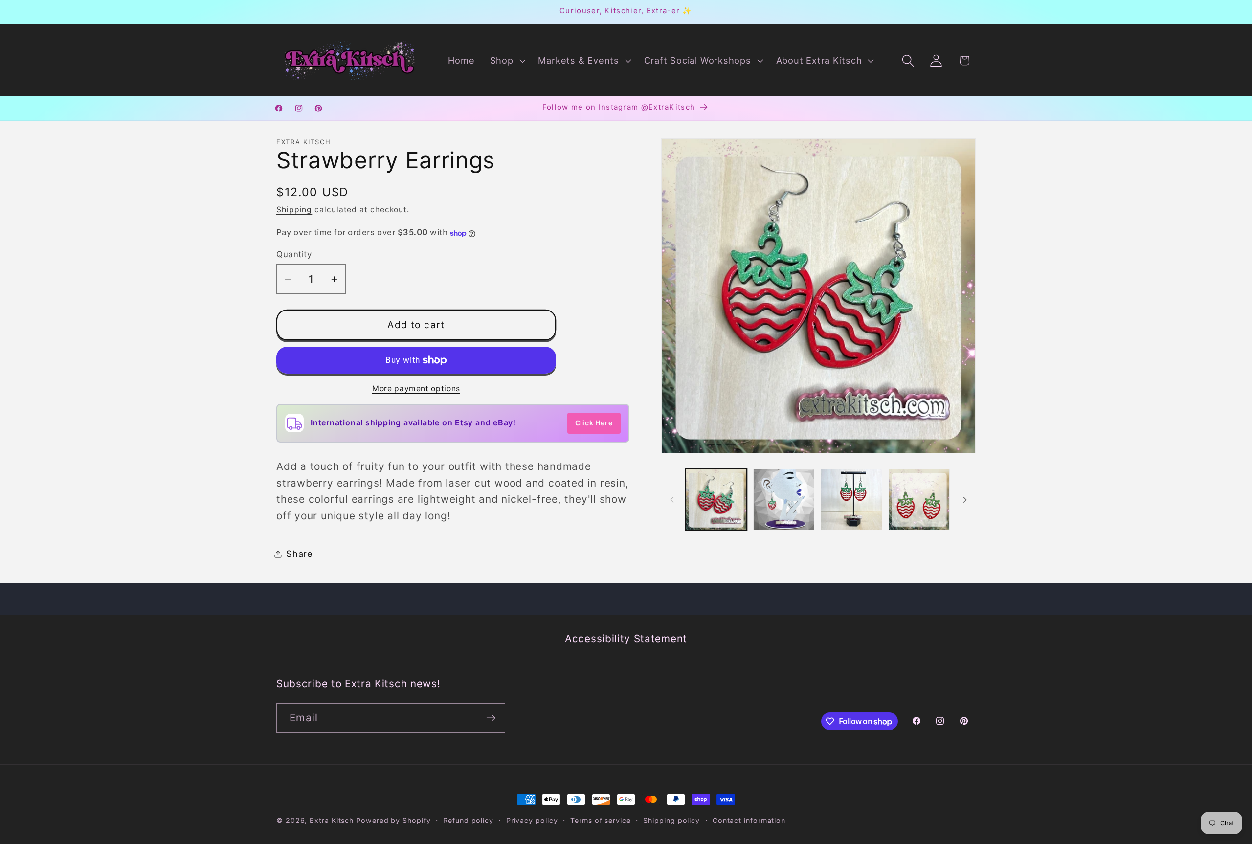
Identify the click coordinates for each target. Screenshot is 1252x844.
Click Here (594, 423)
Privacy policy (532, 820)
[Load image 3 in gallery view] (851, 499)
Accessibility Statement (626, 638)
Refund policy (468, 820)
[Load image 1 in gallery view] (716, 499)
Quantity (294, 254)
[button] (506, 60)
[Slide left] (672, 500)
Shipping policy (671, 820)
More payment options (416, 389)
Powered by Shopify (393, 820)
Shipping (294, 210)
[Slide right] (965, 500)
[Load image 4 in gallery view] (919, 499)
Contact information (749, 820)
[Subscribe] (491, 718)
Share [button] (299, 553)
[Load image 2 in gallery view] (783, 499)
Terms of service (600, 820)
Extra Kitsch (332, 820)
